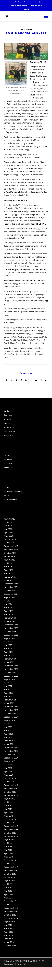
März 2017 (8, 897)
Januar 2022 (9, 703)
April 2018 (8, 853)
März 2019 (8, 816)
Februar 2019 (10, 819)
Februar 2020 (10, 778)
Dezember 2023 (11, 624)
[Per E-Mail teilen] (45, 380)
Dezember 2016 (11, 908)
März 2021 (8, 737)
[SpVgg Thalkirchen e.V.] (21, 16)
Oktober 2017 (10, 874)
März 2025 (8, 573)
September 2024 (11, 594)
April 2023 (8, 652)
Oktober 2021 (10, 713)
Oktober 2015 (10, 945)
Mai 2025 (8, 566)
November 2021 (11, 710)
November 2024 (11, 587)
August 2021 (9, 720)
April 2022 (8, 693)
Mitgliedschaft (9, 427)
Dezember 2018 (11, 826)
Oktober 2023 (10, 631)
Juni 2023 (8, 645)
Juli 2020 (8, 764)
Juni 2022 (8, 686)
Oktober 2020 (10, 754)
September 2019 (11, 795)
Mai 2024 (8, 607)
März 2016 (8, 935)
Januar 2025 (9, 580)
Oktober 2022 (10, 672)
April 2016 (8, 932)
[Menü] (44, 16)
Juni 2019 (8, 805)
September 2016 (11, 918)
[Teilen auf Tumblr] (31, 380)
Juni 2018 (8, 846)
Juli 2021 (8, 723)
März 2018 (8, 856)
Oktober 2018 (10, 833)
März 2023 (8, 655)
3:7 (30, 269)
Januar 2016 (9, 942)
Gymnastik (8, 463)
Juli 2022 (8, 682)
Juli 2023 (8, 641)
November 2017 (11, 870)
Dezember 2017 (11, 867)
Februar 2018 (10, 860)
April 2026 (8, 532)
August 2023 (9, 638)
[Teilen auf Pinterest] (21, 380)
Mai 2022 (8, 689)
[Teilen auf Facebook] (6, 380)
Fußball (6, 455)
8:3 (41, 129)
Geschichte (8, 415)
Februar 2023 (10, 658)
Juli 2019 (8, 802)
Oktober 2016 (10, 915)
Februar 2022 (10, 699)
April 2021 (8, 734)
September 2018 (11, 836)
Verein (6, 411)
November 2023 (11, 628)
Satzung (7, 423)
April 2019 (8, 812)
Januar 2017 (9, 904)
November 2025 (11, 549)
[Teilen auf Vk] (35, 380)
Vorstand (7, 419)
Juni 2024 (8, 604)
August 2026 (9, 519)
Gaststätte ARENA (36, 6)
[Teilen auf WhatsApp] (16, 380)
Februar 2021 (10, 740)
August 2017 (9, 880)
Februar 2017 (10, 901)
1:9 (22, 238)
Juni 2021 (8, 727)
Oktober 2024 (10, 590)
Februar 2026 (10, 539)
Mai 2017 (8, 891)
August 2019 (9, 798)
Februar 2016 (10, 938)
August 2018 (9, 839)
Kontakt (27, 2)
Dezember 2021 (11, 706)
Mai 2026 (8, 529)
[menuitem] (18, 2)
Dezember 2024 (11, 583)
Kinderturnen (9, 467)
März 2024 (8, 614)
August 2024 (9, 597)
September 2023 (11, 635)
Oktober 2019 (10, 792)
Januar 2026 (9, 542)
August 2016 (9, 921)
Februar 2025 (10, 577)
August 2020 (9, 761)
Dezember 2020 (11, 747)
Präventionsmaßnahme (18, 6)
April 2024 (8, 611)
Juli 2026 (8, 522)
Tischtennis (26, 29)
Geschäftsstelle (9, 431)
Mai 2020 (8, 768)
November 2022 (11, 669)
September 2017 (11, 877)
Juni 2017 (8, 887)
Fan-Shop (18, 2)
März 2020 (8, 775)
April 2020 (8, 771)
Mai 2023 (8, 648)
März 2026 (8, 536)
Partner (26, 9)
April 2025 (8, 570)
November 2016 (11, 911)
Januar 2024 (9, 621)
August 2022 (9, 679)
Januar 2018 (9, 863)
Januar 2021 (9, 744)
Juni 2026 (8, 525)
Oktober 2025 (10, 553)
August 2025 (9, 559)
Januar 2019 (9, 822)
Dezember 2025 (11, 546)
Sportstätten (9, 435)
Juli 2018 (8, 843)
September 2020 (11, 757)
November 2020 (11, 751)
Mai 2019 (8, 809)
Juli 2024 (8, 600)
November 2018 (11, 829)
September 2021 (11, 717)
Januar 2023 (9, 662)
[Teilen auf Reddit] (40, 380)
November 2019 (11, 788)
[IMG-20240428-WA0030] (26, 51)
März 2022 (8, 696)
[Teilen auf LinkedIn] (26, 380)
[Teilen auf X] (11, 380)
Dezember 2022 (11, 665)
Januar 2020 (9, 781)
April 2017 (8, 894)
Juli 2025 (8, 563)
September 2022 (11, 676)
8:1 (44, 171)
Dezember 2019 (11, 785)
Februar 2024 (10, 618)
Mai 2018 (8, 850)
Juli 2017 (8, 884)
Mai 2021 (8, 730)
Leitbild (35, 2)
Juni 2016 (8, 925)
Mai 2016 (8, 928)
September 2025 (11, 556)
